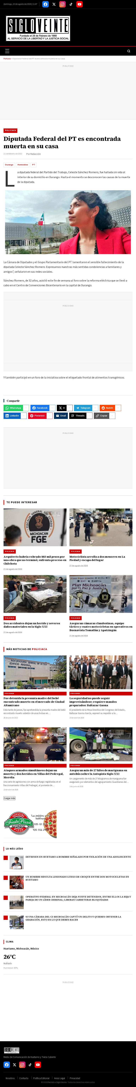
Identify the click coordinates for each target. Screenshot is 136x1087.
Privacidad (75, 1078)
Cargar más (9, 798)
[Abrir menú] (7, 51)
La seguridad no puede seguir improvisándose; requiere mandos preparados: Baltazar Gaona (93, 701)
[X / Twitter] (54, 4)
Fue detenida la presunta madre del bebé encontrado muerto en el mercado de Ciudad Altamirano (34, 701)
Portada (7, 58)
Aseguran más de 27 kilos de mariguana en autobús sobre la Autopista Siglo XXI (98, 772)
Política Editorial (41, 1078)
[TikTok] (71, 4)
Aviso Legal (59, 1078)
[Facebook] (45, 4)
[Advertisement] (68, 92)
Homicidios (23, 165)
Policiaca (10, 130)
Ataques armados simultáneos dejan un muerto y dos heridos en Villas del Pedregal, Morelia (34, 773)
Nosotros (10, 1078)
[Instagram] (62, 4)
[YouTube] (79, 4)
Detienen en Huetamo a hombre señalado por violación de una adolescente (78, 856)
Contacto (24, 1078)
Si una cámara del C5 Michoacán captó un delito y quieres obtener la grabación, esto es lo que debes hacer (73, 918)
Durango (9, 165)
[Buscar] (128, 51)
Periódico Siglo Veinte (57, 1082)
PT (33, 165)
